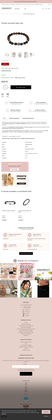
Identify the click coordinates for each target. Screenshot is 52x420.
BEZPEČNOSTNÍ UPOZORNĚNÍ (26, 330)
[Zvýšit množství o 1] (8, 87)
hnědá (26, 146)
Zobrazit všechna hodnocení (26, 253)
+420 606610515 (27, 307)
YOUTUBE (27, 313)
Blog (10, 4)
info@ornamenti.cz (27, 305)
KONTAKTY (3, 4)
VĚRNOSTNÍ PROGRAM (22, 4)
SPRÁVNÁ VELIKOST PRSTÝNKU (26, 347)
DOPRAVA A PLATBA (15, 4)
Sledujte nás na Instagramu (28, 261)
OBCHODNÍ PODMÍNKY (26, 327)
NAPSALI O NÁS (26, 350)
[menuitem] (18, 8)
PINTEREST (27, 315)
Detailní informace (6, 70)
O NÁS (7, 4)
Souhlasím (46, 412)
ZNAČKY (26, 348)
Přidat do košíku (22, 87)
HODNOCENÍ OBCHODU (26, 342)
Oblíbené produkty (39, 4)
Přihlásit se (26, 373)
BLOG (26, 343)
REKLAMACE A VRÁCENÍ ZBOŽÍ (26, 326)
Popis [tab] (4, 118)
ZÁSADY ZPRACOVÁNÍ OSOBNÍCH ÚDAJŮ (26, 329)
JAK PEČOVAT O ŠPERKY (26, 345)
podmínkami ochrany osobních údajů (26, 370)
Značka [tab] (14, 118)
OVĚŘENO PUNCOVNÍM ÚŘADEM (26, 332)
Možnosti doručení (21, 77)
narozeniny (35, 153)
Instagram (27, 312)
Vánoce (26, 153)
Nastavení (4, 416)
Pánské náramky (28, 142)
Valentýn (30, 153)
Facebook (27, 310)
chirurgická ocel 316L (29, 149)
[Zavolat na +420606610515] (49, 4)
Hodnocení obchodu (31, 4)
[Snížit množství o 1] (2, 87)
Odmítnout (46, 416)
